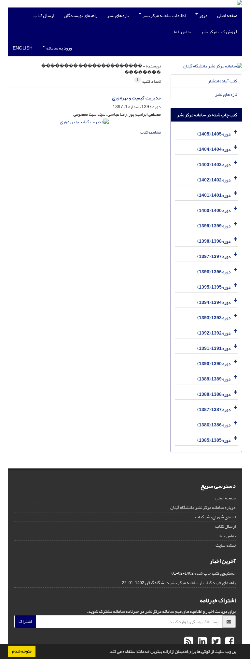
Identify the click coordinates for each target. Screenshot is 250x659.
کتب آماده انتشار (222, 81)
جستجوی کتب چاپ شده (215, 573)
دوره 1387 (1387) (214, 409)
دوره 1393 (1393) (214, 317)
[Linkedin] (201, 641)
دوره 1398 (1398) (214, 241)
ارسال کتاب (44, 15)
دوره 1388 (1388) (214, 394)
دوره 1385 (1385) (214, 440)
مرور (203, 15)
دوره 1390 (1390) (214, 363)
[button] (107, 652)
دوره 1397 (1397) (214, 256)
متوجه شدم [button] (22, 651)
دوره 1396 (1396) (214, 271)
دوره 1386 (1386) (214, 425)
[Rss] (189, 641)
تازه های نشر (118, 15)
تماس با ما (182, 31)
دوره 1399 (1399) (214, 226)
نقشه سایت (225, 545)
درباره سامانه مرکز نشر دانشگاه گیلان (203, 507)
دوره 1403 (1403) (214, 164)
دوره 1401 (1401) (214, 195)
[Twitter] (215, 641)
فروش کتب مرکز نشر (219, 31)
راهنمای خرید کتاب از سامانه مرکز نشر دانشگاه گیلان (190, 582)
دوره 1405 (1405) (214, 134)
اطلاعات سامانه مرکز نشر (164, 15)
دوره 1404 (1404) (214, 149)
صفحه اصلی (227, 15)
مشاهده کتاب (150, 132)
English (23, 48)
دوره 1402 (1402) (214, 180)
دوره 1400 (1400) (214, 210)
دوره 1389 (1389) (214, 379)
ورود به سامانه (59, 48)
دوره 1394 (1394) (214, 302)
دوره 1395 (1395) (214, 287)
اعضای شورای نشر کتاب (215, 516)
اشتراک (25, 621)
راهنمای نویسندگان (80, 15)
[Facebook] (229, 641)
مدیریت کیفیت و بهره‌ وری (136, 98)
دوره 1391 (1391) (214, 348)
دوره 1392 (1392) (214, 333)
